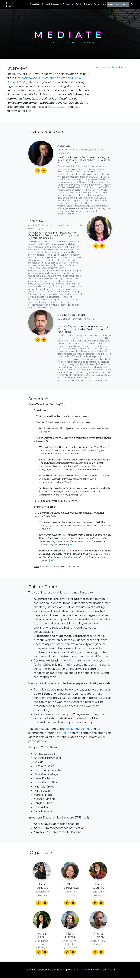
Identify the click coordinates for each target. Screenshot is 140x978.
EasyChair (62, 732)
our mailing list (79, 969)
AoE (85, 817)
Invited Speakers (51, 4)
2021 (64, 106)
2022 (77, 106)
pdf (82, 453)
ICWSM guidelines (77, 728)
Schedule (68, 4)
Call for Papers (84, 4)
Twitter (110, 969)
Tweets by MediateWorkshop (110, 67)
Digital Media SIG (117, 4)
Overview (35, 4)
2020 (56, 106)
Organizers (100, 4)
